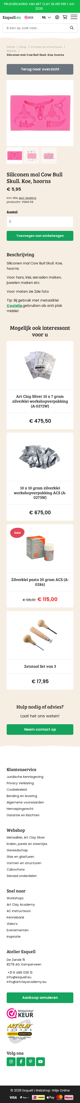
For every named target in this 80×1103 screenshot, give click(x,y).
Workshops (15, 898)
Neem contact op (40, 729)
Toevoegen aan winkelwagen (40, 236)
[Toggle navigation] (74, 17)
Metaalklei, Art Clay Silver (26, 837)
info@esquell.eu (19, 977)
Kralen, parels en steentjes (27, 844)
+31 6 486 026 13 (20, 972)
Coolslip (14, 305)
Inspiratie (14, 936)
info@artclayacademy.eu (26, 982)
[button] (46, 17)
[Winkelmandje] (65, 17)
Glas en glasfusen (20, 856)
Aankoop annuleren (40, 997)
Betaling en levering (22, 796)
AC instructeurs (19, 911)
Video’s (12, 924)
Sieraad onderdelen (22, 876)
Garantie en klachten (23, 815)
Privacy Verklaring (20, 783)
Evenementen (18, 930)
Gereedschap (17, 850)
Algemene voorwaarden (25, 802)
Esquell (12, 17)
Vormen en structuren (24, 863)
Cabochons (16, 869)
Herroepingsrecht (20, 809)
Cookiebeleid (17, 789)
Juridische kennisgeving (25, 777)
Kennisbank (15, 917)
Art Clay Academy (21, 904)
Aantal (12, 211)
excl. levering (27, 198)
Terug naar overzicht (40, 69)
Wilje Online (61, 1090)
